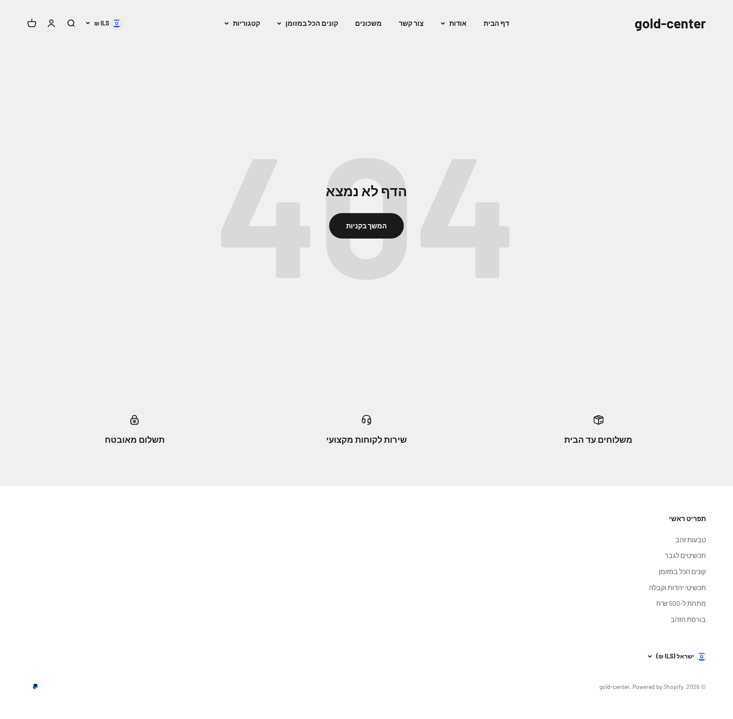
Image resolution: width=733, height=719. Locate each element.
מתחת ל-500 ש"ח (681, 603)
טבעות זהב (690, 540)
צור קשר (411, 23)
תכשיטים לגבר (685, 555)
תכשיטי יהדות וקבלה (677, 587)
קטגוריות (246, 23)
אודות (458, 23)
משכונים (368, 23)
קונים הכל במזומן (311, 23)
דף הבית (496, 23)
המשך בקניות (366, 226)
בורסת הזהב (688, 619)
